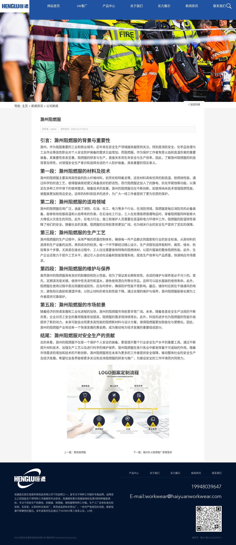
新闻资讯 (192, 6)
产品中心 (109, 6)
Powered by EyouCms (65, 538)
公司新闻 (52, 106)
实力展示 (164, 6)
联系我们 (219, 6)
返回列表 (194, 104)
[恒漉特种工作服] (15, 6)
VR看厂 (82, 6)
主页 (25, 106)
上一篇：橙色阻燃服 (75, 452)
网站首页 (53, 6)
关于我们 (136, 6)
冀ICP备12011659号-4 (211, 538)
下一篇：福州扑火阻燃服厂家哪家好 (152, 452)
